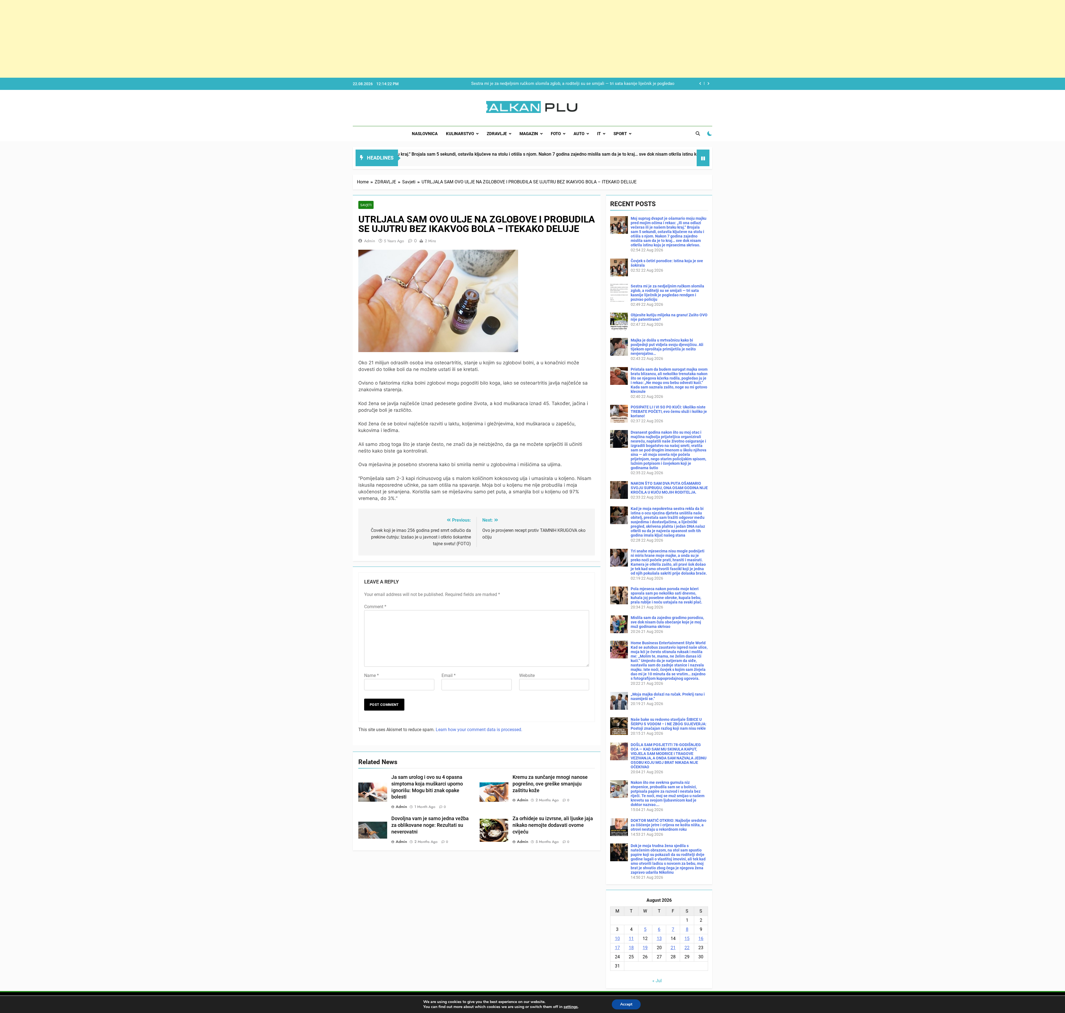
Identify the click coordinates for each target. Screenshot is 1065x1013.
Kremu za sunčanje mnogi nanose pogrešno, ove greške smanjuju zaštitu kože (550, 783)
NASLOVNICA (425, 133)
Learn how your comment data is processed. (479, 729)
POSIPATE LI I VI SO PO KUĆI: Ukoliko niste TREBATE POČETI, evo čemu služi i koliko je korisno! (669, 411)
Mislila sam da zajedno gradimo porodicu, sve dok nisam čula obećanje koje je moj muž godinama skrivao (667, 622)
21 (673, 947)
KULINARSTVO (460, 133)
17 (617, 947)
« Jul (657, 980)
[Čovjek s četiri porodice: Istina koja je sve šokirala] (645, 161)
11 (631, 938)
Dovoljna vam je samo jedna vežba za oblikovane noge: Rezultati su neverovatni (430, 825)
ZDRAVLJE (497, 133)
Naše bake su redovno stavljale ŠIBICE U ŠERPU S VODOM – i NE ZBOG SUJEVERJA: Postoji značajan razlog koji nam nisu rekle (668, 724)
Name (371, 675)
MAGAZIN (528, 133)
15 (686, 938)
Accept (626, 1004)
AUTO (579, 133)
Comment (375, 606)
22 (686, 947)
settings (571, 1006)
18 (631, 947)
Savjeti (366, 205)
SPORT (620, 133)
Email (449, 675)
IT (599, 133)
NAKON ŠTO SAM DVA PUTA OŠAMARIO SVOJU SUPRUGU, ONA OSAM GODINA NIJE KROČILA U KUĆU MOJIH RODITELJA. (669, 487)
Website (527, 675)
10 (617, 938)
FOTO (556, 133)
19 (645, 947)
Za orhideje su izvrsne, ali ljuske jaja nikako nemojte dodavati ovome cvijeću (553, 825)
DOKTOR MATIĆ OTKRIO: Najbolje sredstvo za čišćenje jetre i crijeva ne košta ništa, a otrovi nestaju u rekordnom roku (668, 825)
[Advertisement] (166, 39)
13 (659, 938)
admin (369, 241)
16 (700, 938)
